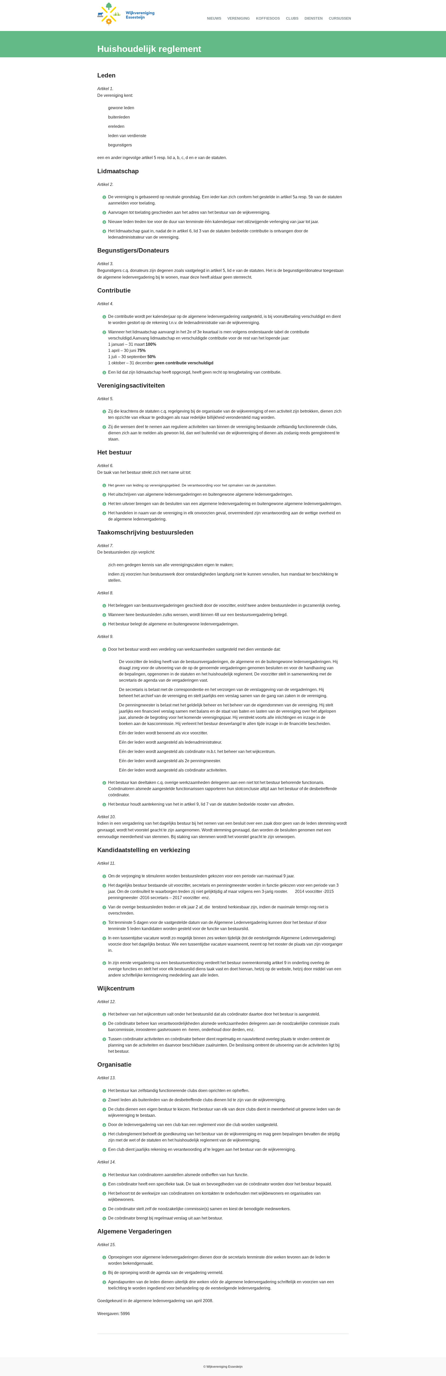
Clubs (292, 18)
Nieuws (214, 18)
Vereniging (238, 18)
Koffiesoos (268, 18)
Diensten (314, 18)
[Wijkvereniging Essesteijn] (126, 24)
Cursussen (340, 18)
